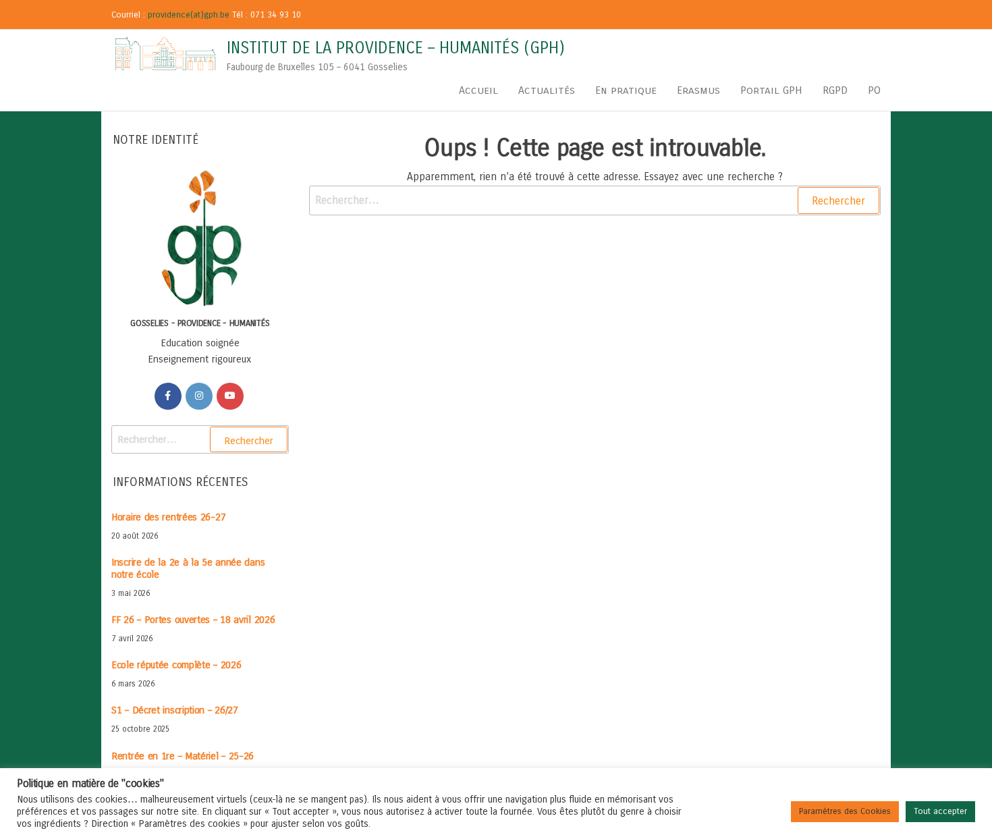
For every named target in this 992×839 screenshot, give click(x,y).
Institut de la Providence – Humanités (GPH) (396, 47)
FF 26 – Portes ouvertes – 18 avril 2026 (193, 620)
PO (874, 90)
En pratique (626, 90)
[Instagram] (199, 396)
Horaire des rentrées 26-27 (168, 517)
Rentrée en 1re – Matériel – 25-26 (182, 756)
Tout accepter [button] (940, 811)
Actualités (546, 90)
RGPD (835, 90)
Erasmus (698, 90)
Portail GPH (771, 90)
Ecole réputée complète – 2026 (176, 665)
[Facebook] (168, 396)
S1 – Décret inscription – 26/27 (174, 710)
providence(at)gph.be (188, 14)
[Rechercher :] (595, 200)
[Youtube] (230, 396)
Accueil (478, 90)
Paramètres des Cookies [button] (845, 811)
